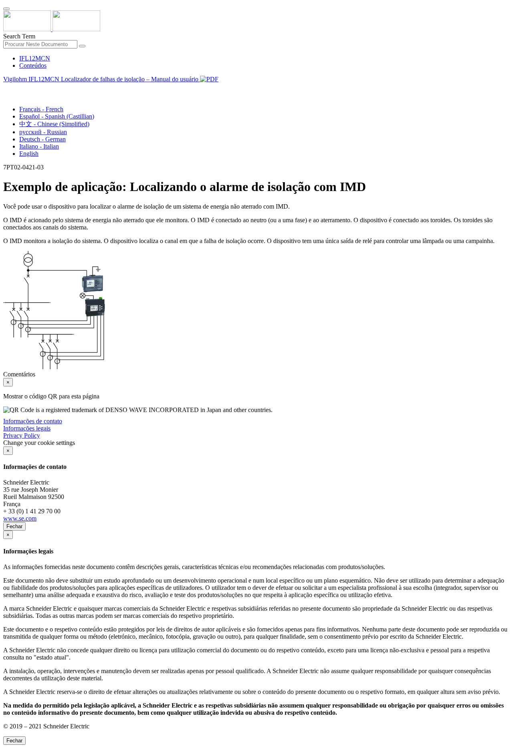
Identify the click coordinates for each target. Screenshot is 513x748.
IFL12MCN (34, 58)
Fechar (14, 526)
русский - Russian (43, 132)
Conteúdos (32, 65)
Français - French (41, 109)
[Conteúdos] (6, 88)
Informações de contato (32, 421)
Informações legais (26, 428)
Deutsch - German (42, 139)
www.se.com (19, 518)
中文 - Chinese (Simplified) (54, 124)
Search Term (19, 36)
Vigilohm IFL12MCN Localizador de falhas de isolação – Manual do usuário (101, 79)
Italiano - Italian (39, 146)
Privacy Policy (21, 435)
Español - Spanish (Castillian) (56, 116)
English (28, 153)
